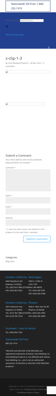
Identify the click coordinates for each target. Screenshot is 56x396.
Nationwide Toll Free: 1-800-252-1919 (27, 6)
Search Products (13, 20)
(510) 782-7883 (16, 313)
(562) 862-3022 (16, 290)
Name (9, 195)
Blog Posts (10, 261)
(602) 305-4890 (39, 316)
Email (9, 207)
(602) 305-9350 (39, 313)
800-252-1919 (11, 343)
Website (9, 218)
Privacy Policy (30, 389)
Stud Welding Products (18, 63)
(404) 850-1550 (16, 332)
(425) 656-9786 (39, 293)
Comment (11, 167)
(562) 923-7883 (16, 287)
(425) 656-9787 (39, 290)
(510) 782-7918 (16, 316)
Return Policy (33, 392)
